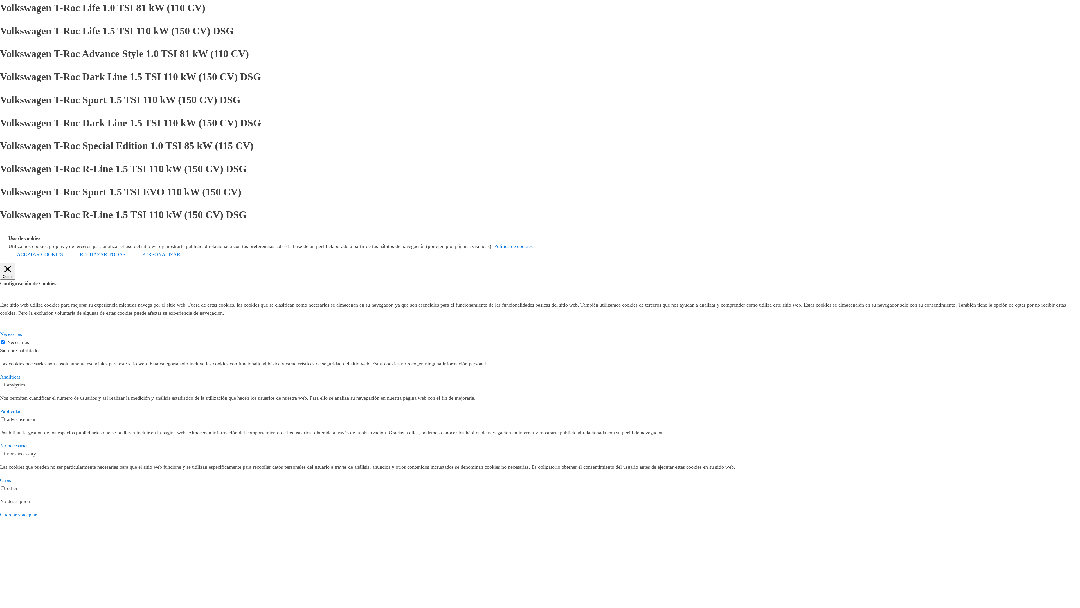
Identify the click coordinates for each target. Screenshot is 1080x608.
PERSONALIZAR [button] (161, 254)
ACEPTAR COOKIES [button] (40, 254)
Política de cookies (513, 246)
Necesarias (18, 342)
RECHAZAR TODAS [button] (102, 254)
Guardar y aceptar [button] (18, 514)
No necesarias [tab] (14, 445)
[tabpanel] (540, 364)
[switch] (3, 384)
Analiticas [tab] (10, 377)
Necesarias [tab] (11, 334)
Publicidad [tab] (11, 411)
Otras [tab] (5, 480)
